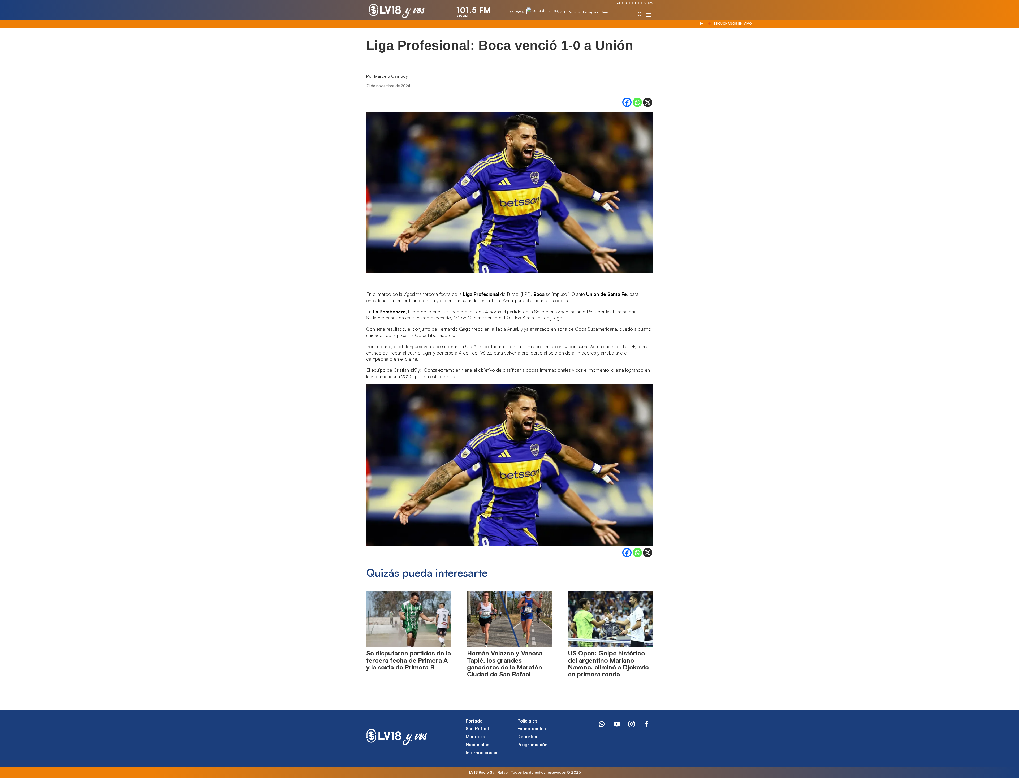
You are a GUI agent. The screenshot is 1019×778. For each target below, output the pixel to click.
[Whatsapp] (637, 102)
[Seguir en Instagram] (631, 724)
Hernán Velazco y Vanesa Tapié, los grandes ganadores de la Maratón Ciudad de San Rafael (504, 663)
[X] (647, 102)
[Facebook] (627, 102)
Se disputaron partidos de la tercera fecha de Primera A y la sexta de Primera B (408, 660)
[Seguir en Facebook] (646, 724)
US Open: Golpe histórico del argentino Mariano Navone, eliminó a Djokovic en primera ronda (608, 663)
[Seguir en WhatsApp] (601, 724)
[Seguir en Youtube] (616, 724)
